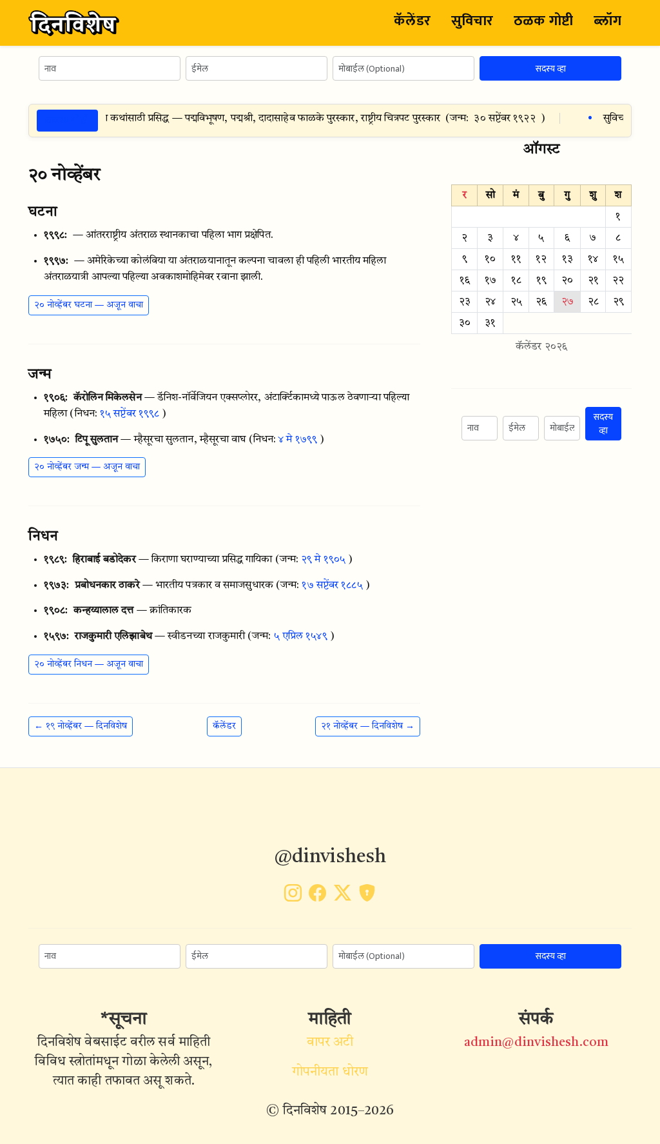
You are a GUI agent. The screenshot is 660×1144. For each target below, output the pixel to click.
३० (465, 323)
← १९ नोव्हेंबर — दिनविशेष (80, 726)
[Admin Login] (367, 896)
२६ (541, 302)
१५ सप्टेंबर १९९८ (129, 414)
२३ (465, 302)
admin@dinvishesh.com (536, 1042)
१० (490, 259)
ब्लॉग (607, 21)
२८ (593, 302)
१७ (490, 280)
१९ (541, 280)
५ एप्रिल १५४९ (300, 636)
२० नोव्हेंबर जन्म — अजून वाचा (87, 466)
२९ (618, 302)
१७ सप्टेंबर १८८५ (332, 585)
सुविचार (472, 21)
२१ (593, 280)
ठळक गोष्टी (543, 21)
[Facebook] (317, 896)
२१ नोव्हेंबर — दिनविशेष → (367, 726)
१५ (618, 259)
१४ (593, 259)
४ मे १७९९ (297, 440)
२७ (567, 302)
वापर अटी (330, 1042)
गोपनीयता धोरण (330, 1072)
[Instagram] (293, 896)
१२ (541, 259)
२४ (490, 302)
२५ (516, 302)
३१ (490, 323)
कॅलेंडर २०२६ (541, 347)
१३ (567, 259)
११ (516, 259)
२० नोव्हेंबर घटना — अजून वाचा (88, 305)
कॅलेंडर (412, 21)
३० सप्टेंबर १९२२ (492, 118)
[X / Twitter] (342, 896)
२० (567, 280)
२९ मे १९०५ (323, 560)
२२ (618, 280)
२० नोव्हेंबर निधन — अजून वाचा (88, 664)
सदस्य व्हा (551, 68)
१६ (465, 280)
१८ (516, 280)
